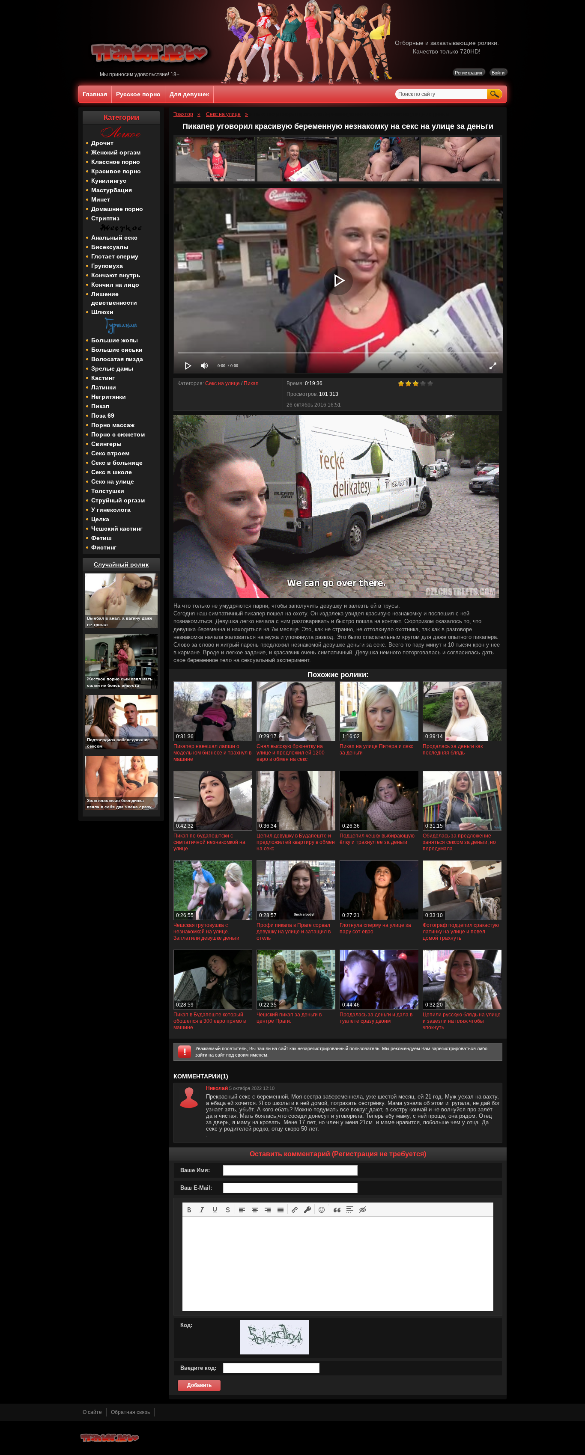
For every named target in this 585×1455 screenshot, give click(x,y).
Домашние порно (117, 208)
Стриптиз (105, 218)
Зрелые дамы (112, 368)
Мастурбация (111, 190)
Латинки (103, 387)
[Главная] (151, 70)
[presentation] (189, 1209)
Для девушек (189, 94)
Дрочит (102, 143)
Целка (100, 519)
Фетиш (101, 537)
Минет (100, 199)
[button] (189, 1209)
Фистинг (103, 547)
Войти (498, 72)
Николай (217, 1088)
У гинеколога (111, 509)
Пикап (100, 406)
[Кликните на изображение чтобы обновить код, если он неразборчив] (274, 1353)
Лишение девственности (114, 298)
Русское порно (138, 94)
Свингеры (106, 443)
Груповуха (107, 265)
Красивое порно (116, 171)
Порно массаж (112, 425)
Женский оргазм (115, 152)
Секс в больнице (117, 462)
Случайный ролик (121, 564)
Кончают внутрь (115, 275)
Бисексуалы (109, 246)
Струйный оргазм (118, 500)
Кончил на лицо (115, 284)
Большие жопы (114, 340)
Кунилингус (108, 180)
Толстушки (107, 490)
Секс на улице (112, 481)
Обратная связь (130, 1412)
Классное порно (115, 161)
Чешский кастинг (117, 528)
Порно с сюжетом (118, 434)
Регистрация (468, 72)
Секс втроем (110, 453)
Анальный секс (114, 237)
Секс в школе (111, 472)
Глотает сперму (114, 256)
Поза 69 (102, 415)
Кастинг (103, 377)
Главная (95, 94)
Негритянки (108, 396)
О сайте (92, 1412)
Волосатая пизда (117, 359)
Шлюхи (102, 312)
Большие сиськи (117, 349)
